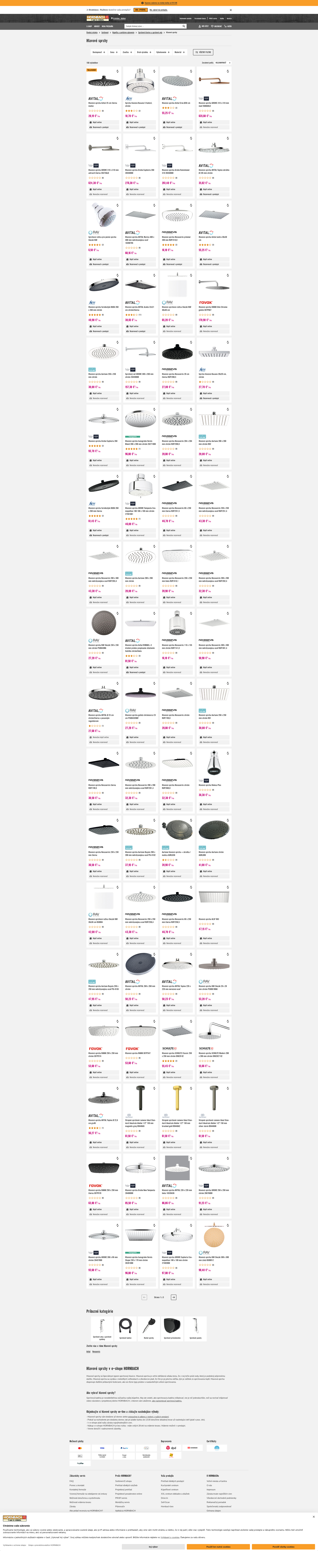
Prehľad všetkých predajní (172, 1481)
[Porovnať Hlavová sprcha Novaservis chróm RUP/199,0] (191, 683)
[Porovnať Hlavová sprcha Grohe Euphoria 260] (117, 409)
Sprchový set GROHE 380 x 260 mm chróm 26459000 (139, 375)
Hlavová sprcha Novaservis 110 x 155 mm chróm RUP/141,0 (177, 646)
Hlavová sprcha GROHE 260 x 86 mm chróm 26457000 (103, 1258)
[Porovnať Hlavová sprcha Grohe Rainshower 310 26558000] (191, 138)
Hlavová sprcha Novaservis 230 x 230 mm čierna (103, 853)
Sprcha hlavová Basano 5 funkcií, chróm (138, 104)
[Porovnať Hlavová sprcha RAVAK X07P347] (154, 1021)
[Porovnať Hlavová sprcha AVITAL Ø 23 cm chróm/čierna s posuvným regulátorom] (117, 683)
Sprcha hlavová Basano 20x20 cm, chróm (212, 375)
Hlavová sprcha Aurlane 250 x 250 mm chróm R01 (212, 716)
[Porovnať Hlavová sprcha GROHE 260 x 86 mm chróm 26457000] (117, 1225)
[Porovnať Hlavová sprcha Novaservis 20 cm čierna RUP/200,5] (191, 342)
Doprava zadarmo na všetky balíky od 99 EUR (161, 3)
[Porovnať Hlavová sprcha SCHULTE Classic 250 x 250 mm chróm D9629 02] (191, 1021)
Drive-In (164, 1498)
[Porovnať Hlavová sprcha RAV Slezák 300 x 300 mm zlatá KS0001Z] (228, 1225)
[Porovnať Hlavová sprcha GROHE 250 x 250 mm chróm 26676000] (228, 1158)
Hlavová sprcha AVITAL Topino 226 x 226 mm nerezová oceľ (176, 987)
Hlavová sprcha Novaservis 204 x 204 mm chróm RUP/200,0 (177, 442)
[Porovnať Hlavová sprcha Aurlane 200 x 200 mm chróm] (154, 546)
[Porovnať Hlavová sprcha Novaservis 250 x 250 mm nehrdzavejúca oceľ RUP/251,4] (228, 476)
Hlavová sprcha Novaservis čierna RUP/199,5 (102, 786)
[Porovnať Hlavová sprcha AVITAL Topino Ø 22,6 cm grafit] (117, 1088)
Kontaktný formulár (78, 1490)
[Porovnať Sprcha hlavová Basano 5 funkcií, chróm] (154, 71)
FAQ (72, 1481)
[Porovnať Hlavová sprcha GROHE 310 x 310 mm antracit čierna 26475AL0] (117, 138)
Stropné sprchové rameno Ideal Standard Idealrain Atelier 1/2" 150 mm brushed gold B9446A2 (177, 1123)
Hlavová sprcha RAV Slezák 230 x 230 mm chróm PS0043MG (103, 646)
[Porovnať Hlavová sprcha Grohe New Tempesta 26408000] (154, 1158)
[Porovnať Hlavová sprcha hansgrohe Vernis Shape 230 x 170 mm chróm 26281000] (154, 1225)
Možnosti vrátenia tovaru (80, 1502)
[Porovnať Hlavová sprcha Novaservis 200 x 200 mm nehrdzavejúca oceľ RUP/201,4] (154, 753)
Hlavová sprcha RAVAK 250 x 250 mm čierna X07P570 (103, 1191)
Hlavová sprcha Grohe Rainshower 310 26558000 (176, 171)
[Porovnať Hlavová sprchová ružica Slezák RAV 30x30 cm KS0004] (117, 887)
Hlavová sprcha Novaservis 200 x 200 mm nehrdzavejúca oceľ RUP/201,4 (140, 786)
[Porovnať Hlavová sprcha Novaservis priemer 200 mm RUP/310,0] (191, 205)
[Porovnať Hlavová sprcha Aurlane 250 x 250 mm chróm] (117, 342)
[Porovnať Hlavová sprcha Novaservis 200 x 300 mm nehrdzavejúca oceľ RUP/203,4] (117, 546)
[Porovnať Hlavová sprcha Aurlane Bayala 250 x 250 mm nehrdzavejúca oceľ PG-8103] (117, 954)
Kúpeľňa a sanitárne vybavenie (123, 32)
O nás (209, 1485)
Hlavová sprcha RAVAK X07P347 (138, 1053)
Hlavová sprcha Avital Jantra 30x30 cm (213, 238)
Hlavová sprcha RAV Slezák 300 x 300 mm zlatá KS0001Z (214, 1258)
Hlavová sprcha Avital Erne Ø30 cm (176, 103)
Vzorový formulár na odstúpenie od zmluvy (88, 1494)
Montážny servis (122, 1502)
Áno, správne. (140, 10)
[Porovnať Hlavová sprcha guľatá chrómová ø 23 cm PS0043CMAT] (154, 683)
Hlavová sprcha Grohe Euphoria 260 (102, 441)
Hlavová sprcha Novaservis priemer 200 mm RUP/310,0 (176, 238)
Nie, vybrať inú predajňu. (159, 10)
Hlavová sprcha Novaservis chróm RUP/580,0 (175, 786)
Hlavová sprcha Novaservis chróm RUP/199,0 (175, 716)
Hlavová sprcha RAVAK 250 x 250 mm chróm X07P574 (103, 1054)
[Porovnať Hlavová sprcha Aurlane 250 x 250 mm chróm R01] (228, 683)
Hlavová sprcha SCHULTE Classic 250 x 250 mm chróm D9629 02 (177, 1054)
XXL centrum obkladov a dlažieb (175, 1494)
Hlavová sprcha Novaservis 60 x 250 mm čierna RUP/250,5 (176, 920)
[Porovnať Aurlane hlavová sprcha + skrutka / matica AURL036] (191, 820)
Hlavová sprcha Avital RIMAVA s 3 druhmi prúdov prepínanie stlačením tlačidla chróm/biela (140, 648)
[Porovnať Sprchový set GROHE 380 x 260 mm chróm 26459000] (154, 342)
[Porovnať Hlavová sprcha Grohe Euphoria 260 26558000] (154, 138)
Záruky (73, 1506)
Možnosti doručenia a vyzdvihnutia (85, 1498)
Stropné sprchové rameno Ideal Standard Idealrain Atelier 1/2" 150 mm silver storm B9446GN (214, 1123)
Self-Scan (165, 1502)
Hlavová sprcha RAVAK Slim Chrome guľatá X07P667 (213, 308)
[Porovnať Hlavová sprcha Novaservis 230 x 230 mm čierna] (117, 820)
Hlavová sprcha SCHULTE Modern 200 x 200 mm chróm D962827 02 (214, 1054)
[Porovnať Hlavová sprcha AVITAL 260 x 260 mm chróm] (154, 954)
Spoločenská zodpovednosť (219, 1506)
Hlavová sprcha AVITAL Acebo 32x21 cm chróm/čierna (139, 308)
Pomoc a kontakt (77, 1485)
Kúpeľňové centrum (169, 1490)
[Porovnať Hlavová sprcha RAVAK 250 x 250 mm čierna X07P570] (117, 1158)
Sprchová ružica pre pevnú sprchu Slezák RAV (102, 238)
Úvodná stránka (92, 32)
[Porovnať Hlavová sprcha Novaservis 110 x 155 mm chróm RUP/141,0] (191, 613)
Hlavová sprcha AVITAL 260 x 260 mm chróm (140, 987)
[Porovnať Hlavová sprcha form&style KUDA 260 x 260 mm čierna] (117, 476)
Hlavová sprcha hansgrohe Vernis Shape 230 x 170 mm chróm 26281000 (138, 1260)
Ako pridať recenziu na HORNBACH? (86, 1511)
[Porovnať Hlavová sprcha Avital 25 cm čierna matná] (117, 71)
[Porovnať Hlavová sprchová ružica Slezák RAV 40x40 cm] (191, 275)
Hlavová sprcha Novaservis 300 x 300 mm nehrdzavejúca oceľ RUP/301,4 (214, 646)
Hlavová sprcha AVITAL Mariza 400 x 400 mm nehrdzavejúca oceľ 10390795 (139, 240)
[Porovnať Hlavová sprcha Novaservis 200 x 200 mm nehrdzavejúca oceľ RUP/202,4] (228, 546)
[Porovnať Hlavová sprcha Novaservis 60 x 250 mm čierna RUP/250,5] (191, 887)
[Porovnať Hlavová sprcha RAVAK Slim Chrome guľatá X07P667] (228, 275)
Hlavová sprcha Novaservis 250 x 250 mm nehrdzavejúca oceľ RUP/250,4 (140, 920)
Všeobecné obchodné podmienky (221, 1498)
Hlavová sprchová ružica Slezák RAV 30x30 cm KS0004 (103, 920)
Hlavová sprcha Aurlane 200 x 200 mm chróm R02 (212, 442)
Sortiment (104, 32)
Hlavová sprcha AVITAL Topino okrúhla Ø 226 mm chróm (214, 171)
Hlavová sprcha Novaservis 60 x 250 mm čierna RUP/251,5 (176, 509)
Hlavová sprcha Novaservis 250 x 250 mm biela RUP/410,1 (177, 579)
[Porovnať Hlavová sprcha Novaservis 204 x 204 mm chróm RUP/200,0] (191, 409)
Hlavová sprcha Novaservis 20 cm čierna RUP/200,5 (175, 375)
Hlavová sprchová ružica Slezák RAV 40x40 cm (176, 308)
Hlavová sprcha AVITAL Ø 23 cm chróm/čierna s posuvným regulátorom (101, 718)
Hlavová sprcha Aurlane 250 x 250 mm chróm (102, 375)
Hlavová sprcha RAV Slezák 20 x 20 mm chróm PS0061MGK (213, 987)
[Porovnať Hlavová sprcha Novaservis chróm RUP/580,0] (191, 753)
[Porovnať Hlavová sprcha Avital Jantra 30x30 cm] (228, 205)
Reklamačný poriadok (216, 1502)
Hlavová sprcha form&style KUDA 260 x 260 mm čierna (103, 509)
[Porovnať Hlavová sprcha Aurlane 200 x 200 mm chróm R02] (228, 409)
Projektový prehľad (123, 1490)
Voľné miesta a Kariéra (217, 1481)
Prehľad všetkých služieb (126, 1485)
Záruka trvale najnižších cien (219, 1494)
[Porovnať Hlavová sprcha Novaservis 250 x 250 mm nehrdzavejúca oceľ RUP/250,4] (154, 887)
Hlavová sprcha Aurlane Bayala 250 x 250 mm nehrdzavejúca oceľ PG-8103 (103, 987)
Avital (88, 1351)
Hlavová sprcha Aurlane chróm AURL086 (211, 853)
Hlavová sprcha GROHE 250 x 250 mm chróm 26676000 (214, 1191)
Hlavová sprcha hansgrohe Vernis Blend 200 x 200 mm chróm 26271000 (140, 442)
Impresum (211, 1490)
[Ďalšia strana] (173, 1297)
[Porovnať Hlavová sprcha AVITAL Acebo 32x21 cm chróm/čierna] (154, 275)
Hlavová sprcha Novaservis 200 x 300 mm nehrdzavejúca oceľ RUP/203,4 (103, 579)
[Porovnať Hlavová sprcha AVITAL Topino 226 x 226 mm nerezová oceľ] (191, 954)
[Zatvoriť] (231, 10)
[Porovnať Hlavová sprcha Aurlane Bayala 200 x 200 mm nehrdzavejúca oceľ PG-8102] (154, 820)
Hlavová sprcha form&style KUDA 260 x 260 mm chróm (103, 308)
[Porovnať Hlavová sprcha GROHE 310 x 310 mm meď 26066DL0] (228, 71)
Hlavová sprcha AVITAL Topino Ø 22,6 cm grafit (103, 1121)
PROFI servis (121, 1498)
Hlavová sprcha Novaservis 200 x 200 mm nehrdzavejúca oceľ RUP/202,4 (214, 579)
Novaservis (96, 1351)
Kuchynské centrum (169, 1485)
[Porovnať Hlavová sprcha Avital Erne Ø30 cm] (191, 71)
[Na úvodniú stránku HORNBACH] (97, 18)
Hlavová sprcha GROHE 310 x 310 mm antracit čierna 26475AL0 (103, 171)
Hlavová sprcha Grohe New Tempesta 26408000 (140, 1191)
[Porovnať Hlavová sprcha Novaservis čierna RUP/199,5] (117, 753)
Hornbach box (167, 1506)
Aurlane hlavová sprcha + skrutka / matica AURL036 (176, 853)
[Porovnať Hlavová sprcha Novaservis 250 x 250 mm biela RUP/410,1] (191, 546)
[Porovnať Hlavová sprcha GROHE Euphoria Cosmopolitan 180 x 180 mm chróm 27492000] (191, 1225)
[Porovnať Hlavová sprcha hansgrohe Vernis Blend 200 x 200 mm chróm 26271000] (154, 409)
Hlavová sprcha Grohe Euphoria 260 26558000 (139, 171)
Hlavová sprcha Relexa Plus (210, 785)
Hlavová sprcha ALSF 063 (209, 919)
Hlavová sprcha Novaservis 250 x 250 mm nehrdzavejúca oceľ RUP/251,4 (214, 509)
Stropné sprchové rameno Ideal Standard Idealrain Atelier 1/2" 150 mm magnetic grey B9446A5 (140, 1123)
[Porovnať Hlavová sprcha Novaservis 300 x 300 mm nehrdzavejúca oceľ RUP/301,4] (228, 613)
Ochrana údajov (214, 1511)
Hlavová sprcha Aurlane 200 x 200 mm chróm (139, 579)
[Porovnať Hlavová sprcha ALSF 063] (228, 887)
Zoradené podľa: (208, 63)
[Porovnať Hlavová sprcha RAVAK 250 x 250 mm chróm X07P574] (117, 1021)
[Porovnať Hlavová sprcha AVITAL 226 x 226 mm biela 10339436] (191, 1158)
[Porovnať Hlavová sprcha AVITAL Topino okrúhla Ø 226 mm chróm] (228, 138)
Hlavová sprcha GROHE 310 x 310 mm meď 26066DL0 (214, 104)
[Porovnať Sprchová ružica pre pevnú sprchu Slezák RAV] (117, 205)
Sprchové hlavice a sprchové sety (150, 32)
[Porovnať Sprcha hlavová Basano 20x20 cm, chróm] (228, 342)
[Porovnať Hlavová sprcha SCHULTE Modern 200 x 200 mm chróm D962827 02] (228, 1021)
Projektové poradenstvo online (128, 1494)
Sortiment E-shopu (123, 1481)
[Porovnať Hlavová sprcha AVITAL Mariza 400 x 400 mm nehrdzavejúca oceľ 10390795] (154, 205)
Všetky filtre (205, 52)
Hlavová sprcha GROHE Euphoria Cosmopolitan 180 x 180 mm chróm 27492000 (177, 1260)
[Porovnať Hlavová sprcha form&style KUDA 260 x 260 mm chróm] (117, 275)
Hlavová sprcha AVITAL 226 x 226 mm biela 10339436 (177, 1191)
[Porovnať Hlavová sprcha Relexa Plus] (228, 753)
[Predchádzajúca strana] (144, 1297)
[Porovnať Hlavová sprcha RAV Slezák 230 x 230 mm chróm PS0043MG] (117, 613)
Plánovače (120, 1506)
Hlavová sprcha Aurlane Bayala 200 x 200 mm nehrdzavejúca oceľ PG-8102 (140, 853)
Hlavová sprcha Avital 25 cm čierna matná (102, 104)
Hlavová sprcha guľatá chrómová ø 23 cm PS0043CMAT (140, 716)
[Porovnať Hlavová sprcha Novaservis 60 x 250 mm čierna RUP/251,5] (191, 476)
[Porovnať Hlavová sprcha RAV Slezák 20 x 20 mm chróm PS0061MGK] (228, 954)
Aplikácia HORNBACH (125, 1511)
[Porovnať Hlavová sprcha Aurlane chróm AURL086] (228, 820)
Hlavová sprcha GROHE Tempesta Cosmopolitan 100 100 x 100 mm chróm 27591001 (140, 511)
